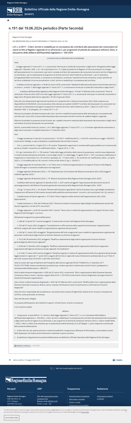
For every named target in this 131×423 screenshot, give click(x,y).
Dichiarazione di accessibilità (79, 405)
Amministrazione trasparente (79, 396)
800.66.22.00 (52, 401)
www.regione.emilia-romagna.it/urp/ (47, 397)
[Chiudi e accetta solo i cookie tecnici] (126, 411)
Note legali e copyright (77, 399)
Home (8, 20)
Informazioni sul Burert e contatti (105, 397)
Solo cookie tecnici (11, 418)
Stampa (119, 360)
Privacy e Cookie (74, 402)
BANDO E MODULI (23, 345)
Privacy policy (85, 412)
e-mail (45, 403)
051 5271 (18, 403)
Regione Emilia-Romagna (17, 2)
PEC (50, 403)
